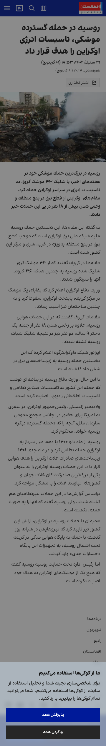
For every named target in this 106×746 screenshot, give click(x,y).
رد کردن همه (53, 732)
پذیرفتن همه (53, 715)
